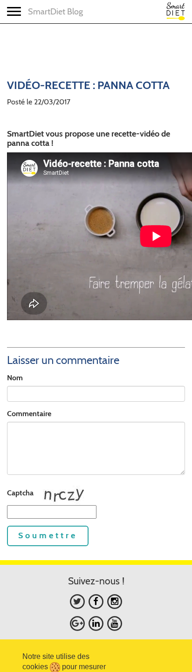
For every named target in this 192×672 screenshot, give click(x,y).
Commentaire (29, 413)
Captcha (20, 492)
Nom (15, 377)
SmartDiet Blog (55, 12)
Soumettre (47, 535)
